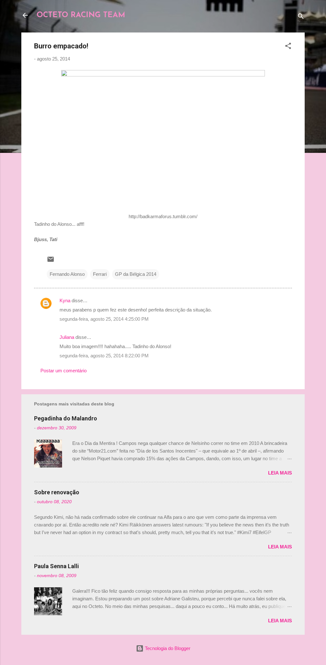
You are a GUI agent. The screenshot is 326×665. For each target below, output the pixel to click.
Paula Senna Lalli (56, 566)
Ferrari (100, 274)
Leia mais (280, 473)
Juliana (67, 337)
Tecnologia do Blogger (167, 648)
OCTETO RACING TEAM (81, 15)
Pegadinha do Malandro (65, 418)
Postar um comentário (63, 370)
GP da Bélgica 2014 (135, 274)
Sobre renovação (56, 492)
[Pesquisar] (301, 17)
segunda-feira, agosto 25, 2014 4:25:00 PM (104, 319)
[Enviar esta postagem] (50, 261)
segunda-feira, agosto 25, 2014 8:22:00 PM (104, 355)
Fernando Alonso (67, 274)
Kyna (65, 300)
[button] (288, 47)
